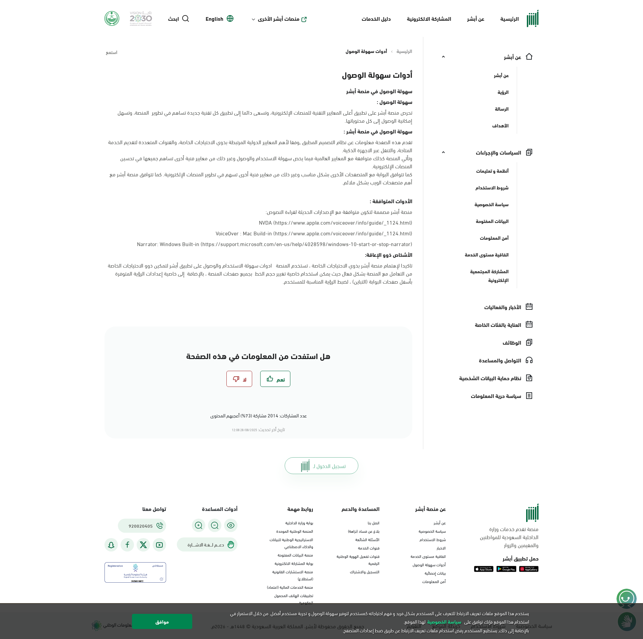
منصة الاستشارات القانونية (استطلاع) (292, 575)
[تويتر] (143, 545)
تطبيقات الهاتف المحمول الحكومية (293, 598)
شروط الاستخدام (433, 539)
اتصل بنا (373, 522)
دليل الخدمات (376, 18)
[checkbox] (275, 379)
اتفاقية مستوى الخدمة (428, 556)
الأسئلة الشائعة (367, 539)
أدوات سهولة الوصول (429, 564)
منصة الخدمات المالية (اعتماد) (290, 586)
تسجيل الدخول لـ (329, 465)
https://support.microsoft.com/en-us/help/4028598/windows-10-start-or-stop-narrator (306, 243)
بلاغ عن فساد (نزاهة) (363, 530)
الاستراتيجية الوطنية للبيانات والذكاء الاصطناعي (291, 542)
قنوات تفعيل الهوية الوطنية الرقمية (358, 559)
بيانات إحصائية (435, 572)
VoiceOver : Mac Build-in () (314, 233)
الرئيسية (509, 18)
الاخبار (441, 547)
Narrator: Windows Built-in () (274, 244)
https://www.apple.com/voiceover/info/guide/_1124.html (343, 233)
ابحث (173, 18)
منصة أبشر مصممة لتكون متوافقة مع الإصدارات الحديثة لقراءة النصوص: (339, 212)
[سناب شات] (111, 545)
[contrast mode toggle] (231, 525)
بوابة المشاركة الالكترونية (294, 563)
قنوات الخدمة (368, 547)
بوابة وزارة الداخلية (299, 522)
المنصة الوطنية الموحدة (294, 530)
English (214, 18)
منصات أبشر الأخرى (279, 18)
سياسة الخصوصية (432, 530)
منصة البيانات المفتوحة (295, 554)
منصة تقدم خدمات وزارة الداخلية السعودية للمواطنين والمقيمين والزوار (509, 537)
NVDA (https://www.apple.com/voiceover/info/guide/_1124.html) (335, 222)
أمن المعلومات (434, 581)
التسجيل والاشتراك (364, 571)
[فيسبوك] (127, 545)
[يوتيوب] (159, 545)
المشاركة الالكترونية (429, 18)
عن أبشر (475, 18)
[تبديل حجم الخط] (215, 525)
